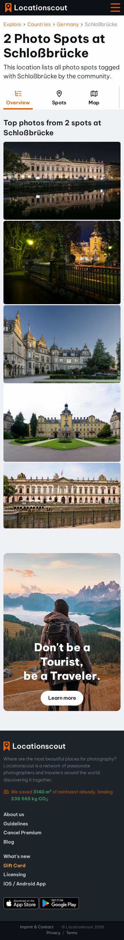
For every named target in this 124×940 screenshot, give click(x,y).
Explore (12, 24)
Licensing (14, 874)
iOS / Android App (24, 884)
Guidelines (15, 824)
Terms (72, 932)
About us (13, 814)
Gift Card (14, 865)
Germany (68, 24)
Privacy (53, 932)
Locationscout (36, 7)
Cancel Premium (22, 832)
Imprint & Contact (37, 927)
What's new (16, 856)
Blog (8, 842)
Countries (39, 24)
